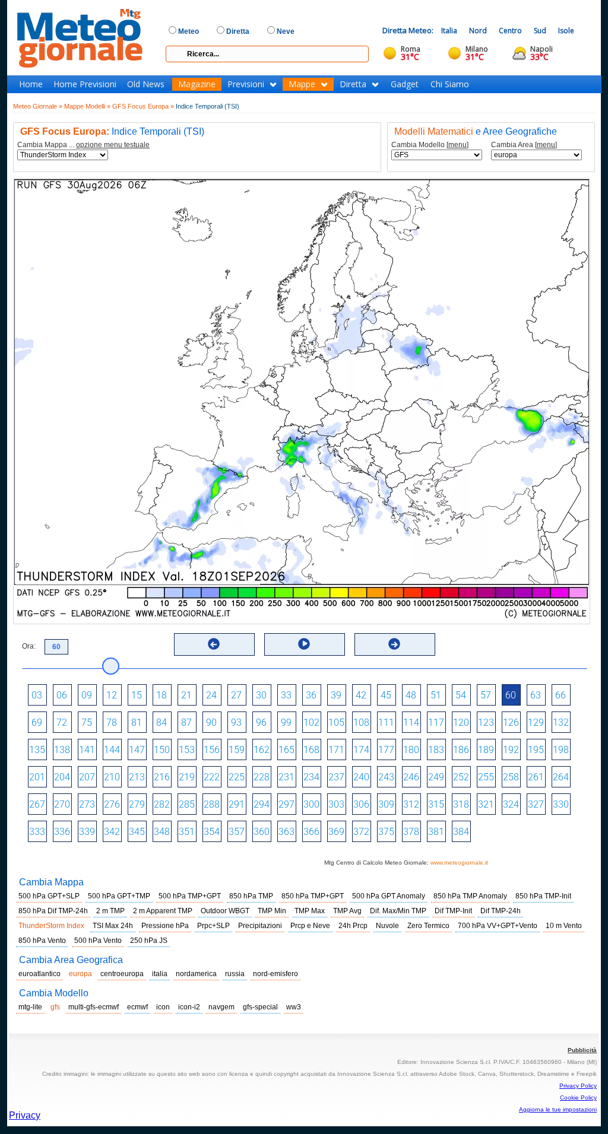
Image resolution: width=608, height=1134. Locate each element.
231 (286, 777)
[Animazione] (304, 644)
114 (411, 722)
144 (112, 749)
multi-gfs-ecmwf (93, 1007)
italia (159, 974)
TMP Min (272, 911)
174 (361, 749)
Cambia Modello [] (429, 145)
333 (37, 831)
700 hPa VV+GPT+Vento (497, 926)
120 (461, 722)
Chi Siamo (449, 84)
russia (235, 974)
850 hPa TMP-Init (543, 896)
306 (361, 804)
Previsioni (245, 84)
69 (36, 722)
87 (186, 722)
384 (461, 831)
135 (37, 749)
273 (87, 804)
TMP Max (309, 911)
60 (510, 695)
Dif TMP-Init (453, 911)
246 (411, 777)
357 (237, 831)
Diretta (353, 84)
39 (336, 695)
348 (162, 831)
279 (137, 804)
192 (511, 749)
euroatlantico (39, 974)
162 (262, 749)
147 (137, 749)
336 (62, 831)
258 (511, 777)
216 (162, 777)
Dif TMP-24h (500, 911)
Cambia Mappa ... (83, 145)
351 (187, 831)
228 (262, 777)
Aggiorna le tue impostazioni (558, 1109)
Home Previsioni (84, 84)
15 (136, 695)
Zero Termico (428, 926)
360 (262, 831)
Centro (510, 31)
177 (386, 749)
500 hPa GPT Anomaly (388, 896)
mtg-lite (30, 1007)
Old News (145, 84)
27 (236, 695)
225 (237, 777)
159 (237, 749)
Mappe (302, 84)
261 (536, 777)
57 (485, 695)
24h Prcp (353, 926)
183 (436, 749)
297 (286, 804)
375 (386, 831)
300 (311, 804)
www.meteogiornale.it (459, 862)
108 (361, 722)
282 (162, 804)
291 (237, 804)
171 (336, 749)
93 (236, 722)
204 (62, 777)
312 (411, 804)
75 (86, 722)
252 (461, 777)
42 (361, 695)
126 (511, 722)
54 (460, 695)
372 (361, 831)
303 (336, 804)
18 (161, 695)
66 (560, 695)
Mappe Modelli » (87, 106)
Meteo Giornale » (37, 106)
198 (561, 749)
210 (112, 777)
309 (386, 804)
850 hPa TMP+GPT (312, 896)
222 (212, 777)
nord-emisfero (275, 974)
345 (137, 831)
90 (211, 722)
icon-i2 (189, 1007)
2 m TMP (110, 911)
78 (111, 722)
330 (561, 804)
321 (486, 804)
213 (137, 777)
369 (336, 831)
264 (561, 777)
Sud (540, 31)
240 (361, 777)
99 (286, 722)
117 (436, 722)
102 (311, 722)
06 (61, 695)
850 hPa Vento (42, 940)
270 (62, 804)
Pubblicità (582, 1050)
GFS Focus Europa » (143, 106)
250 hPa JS (148, 940)
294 (262, 804)
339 (87, 831)
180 (411, 749)
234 (311, 777)
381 (436, 831)
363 (286, 831)
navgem (221, 1007)
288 (212, 804)
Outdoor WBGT (225, 911)
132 (561, 722)
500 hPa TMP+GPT (190, 896)
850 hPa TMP (251, 896)
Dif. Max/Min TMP (398, 911)
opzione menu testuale (113, 145)
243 (386, 777)
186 (461, 749)
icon (163, 1007)
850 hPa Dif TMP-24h (53, 911)
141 (87, 749)
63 (535, 695)
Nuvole (387, 926)
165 (286, 749)
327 (536, 804)
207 (87, 777)
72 (61, 722)
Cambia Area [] (524, 145)
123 (486, 722)
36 (311, 695)
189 (486, 749)
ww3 (293, 1007)
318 (461, 804)
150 (162, 749)
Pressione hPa (165, 926)
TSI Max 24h (113, 926)
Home (31, 84)
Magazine (197, 84)
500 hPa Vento (98, 940)
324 (511, 804)
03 (36, 695)
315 (436, 804)
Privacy (24, 1115)
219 (187, 777)
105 (336, 722)
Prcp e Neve (310, 926)
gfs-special (260, 1007)
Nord (478, 31)
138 (62, 749)
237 (336, 777)
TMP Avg (347, 911)
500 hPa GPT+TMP (119, 896)
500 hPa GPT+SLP (49, 896)
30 (261, 695)
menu (457, 145)
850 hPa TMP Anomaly (470, 896)
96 (261, 722)
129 (536, 722)
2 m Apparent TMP (162, 911)
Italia (449, 31)
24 (211, 695)
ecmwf (137, 1007)
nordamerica (196, 974)
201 (37, 777)
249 (436, 777)
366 (311, 831)
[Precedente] (214, 644)
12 (111, 695)
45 (386, 695)
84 (161, 722)
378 (411, 831)
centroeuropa (122, 974)
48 (411, 695)
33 (286, 695)
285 (187, 804)
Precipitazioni (260, 926)
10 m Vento (564, 926)
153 (187, 749)
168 (311, 749)
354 (212, 831)
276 (112, 804)
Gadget (405, 84)
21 (186, 695)
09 (86, 695)
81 (136, 722)
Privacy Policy (578, 1085)
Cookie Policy (578, 1097)
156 (212, 749)
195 (536, 749)
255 (486, 777)
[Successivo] (394, 644)
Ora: (29, 646)
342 (112, 831)
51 (435, 695)
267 (37, 804)
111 (386, 722)
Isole (566, 31)
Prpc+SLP (213, 926)
